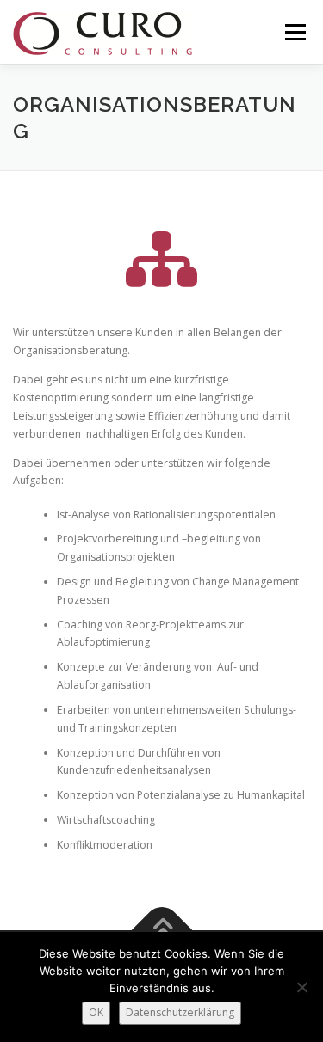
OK (96, 1012)
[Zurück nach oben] (161, 930)
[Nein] (301, 987)
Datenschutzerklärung (180, 1012)
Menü (294, 32)
